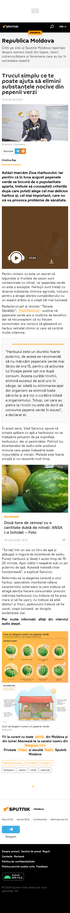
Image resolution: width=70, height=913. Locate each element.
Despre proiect (11, 851)
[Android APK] (13, 877)
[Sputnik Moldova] (11, 28)
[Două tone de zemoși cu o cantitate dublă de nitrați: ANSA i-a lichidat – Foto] (35, 489)
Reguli (46, 851)
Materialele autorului (11, 164)
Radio (49, 750)
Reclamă (19, 856)
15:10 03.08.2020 (12, 99)
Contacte (7, 856)
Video (22, 750)
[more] (64, 539)
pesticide (45, 770)
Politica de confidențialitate (18, 861)
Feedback (42, 866)
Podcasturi (46, 762)
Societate (11, 516)
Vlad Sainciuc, (29, 310)
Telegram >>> (35, 745)
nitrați (33, 770)
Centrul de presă (31, 851)
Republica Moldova (13, 762)
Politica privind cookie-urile (18, 866)
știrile (39, 737)
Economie (40, 819)
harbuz (22, 770)
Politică (7, 819)
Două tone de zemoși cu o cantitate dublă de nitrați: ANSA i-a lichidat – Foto (33, 527)
